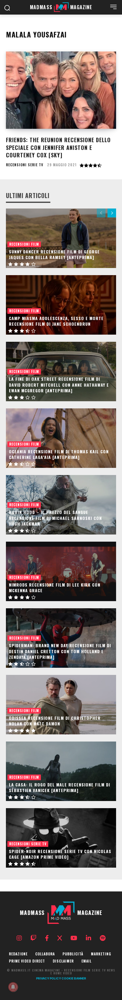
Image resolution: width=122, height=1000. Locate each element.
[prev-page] (101, 213)
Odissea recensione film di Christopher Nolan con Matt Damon (55, 721)
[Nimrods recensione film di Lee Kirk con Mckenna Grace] (61, 571)
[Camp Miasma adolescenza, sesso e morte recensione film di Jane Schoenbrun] (61, 305)
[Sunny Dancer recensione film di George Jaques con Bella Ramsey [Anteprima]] (61, 238)
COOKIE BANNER (74, 978)
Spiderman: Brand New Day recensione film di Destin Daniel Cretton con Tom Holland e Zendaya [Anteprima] (60, 651)
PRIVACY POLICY (48, 978)
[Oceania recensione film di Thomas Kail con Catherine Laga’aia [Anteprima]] (61, 438)
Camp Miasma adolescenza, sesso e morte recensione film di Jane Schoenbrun (56, 321)
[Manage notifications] (13, 987)
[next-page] (111, 213)
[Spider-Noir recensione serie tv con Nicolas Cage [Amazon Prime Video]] (61, 838)
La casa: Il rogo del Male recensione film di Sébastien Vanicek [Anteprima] (59, 787)
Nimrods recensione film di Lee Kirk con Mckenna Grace (54, 587)
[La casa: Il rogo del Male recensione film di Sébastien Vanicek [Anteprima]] (61, 771)
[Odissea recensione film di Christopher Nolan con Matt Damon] (61, 704)
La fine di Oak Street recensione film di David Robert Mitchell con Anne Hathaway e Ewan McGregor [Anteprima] (59, 385)
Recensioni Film (24, 244)
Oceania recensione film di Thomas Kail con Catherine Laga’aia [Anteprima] (59, 454)
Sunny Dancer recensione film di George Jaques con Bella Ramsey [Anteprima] (54, 254)
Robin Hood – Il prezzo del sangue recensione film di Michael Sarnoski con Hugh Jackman (55, 518)
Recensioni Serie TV (24, 165)
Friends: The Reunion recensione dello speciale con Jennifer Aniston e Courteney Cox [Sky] (58, 147)
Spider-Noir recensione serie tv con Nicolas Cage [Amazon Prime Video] (60, 854)
